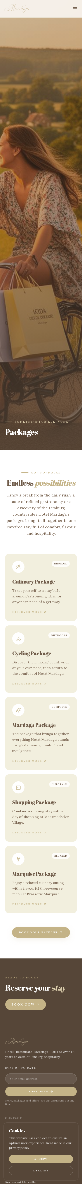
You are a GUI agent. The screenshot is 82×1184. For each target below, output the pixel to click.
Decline (41, 1170)
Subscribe (39, 1091)
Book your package (38, 932)
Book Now (23, 1004)
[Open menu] (75, 8)
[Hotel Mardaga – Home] (17, 8)
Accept (41, 1159)
